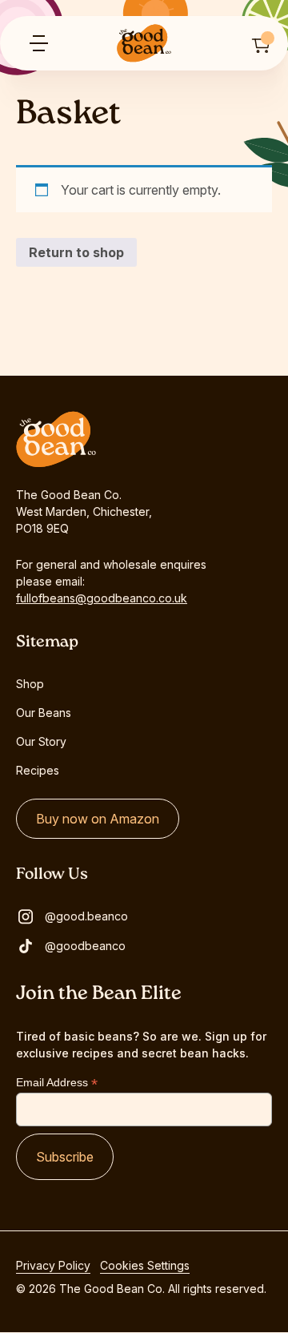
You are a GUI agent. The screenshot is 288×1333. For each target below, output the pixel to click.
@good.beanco (86, 916)
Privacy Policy (53, 1265)
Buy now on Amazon (97, 819)
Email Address (57, 1082)
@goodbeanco (85, 945)
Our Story (41, 741)
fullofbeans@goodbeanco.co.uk (101, 598)
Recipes (37, 770)
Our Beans (43, 712)
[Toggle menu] (38, 43)
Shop (30, 684)
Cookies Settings (145, 1265)
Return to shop (76, 252)
